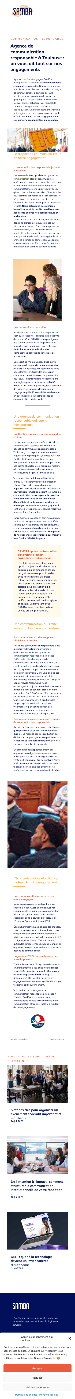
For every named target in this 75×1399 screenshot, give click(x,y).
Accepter (37, 1368)
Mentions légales (48, 1394)
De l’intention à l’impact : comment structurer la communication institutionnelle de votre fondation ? (37, 1188)
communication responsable (27, 55)
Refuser (37, 1377)
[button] (70, 1338)
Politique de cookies (26, 1394)
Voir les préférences (38, 1387)
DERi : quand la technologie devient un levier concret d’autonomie (31, 1261)
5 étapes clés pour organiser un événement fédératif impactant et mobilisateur (36, 1114)
